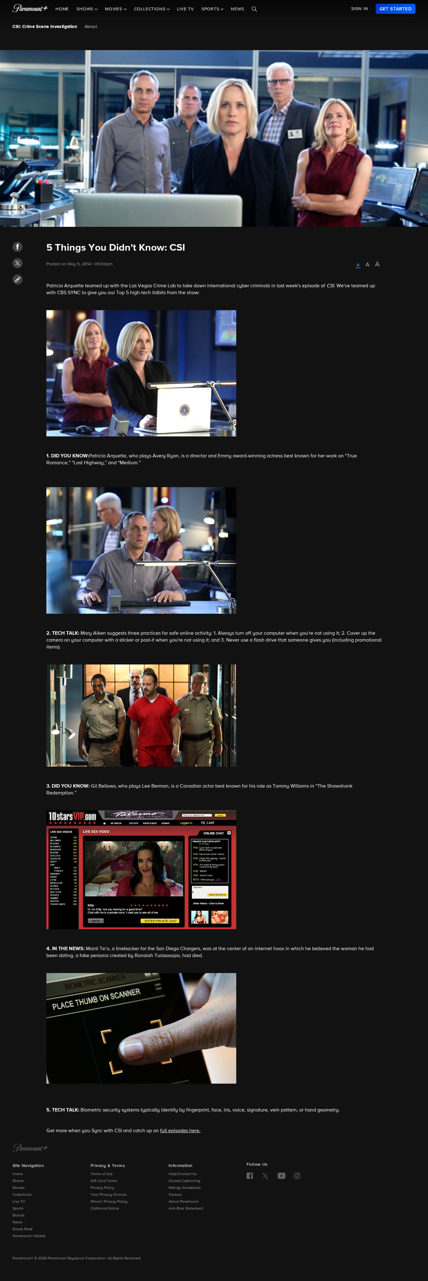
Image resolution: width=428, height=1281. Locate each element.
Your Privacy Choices (109, 1195)
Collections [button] (150, 9)
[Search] (254, 9)
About (91, 26)
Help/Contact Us (183, 1174)
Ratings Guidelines (185, 1188)
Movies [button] (114, 9)
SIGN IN (359, 9)
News (237, 9)
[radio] (358, 265)
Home (62, 9)
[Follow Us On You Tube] (281, 1176)
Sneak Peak (23, 1229)
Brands (19, 1215)
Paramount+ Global (29, 1236)
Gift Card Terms (104, 1181)
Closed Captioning (184, 1181)
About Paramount (184, 1202)
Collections (22, 1195)
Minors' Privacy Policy (109, 1202)
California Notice (105, 1209)
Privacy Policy (102, 1188)
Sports (18, 1209)
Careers (175, 1195)
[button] (18, 247)
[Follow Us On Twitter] (265, 1175)
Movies (19, 1188)
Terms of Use (102, 1174)
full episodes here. (180, 1130)
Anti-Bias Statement (186, 1209)
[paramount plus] (30, 8)
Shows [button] (85, 9)
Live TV (185, 9)
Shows (18, 1181)
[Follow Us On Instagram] (297, 1176)
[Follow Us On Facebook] (250, 1176)
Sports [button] (211, 9)
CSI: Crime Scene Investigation (45, 26)
